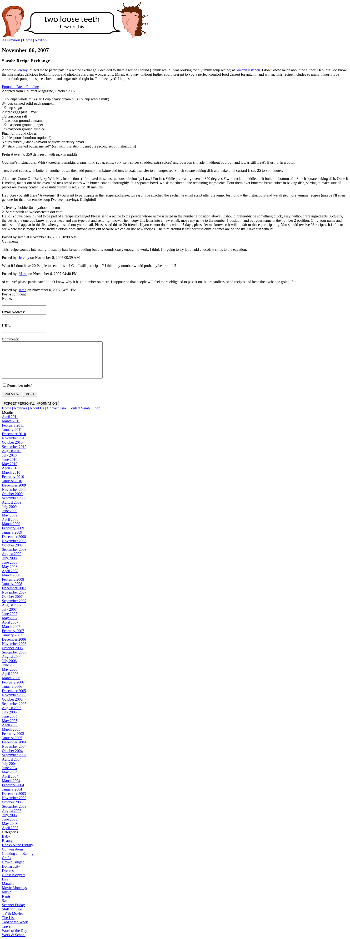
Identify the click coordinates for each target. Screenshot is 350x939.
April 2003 (10, 828)
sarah (22, 290)
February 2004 (13, 785)
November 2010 (14, 438)
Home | (7, 408)
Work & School (13, 935)
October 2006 (12, 648)
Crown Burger (13, 862)
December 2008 (14, 537)
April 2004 (10, 776)
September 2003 (14, 806)
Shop (96, 408)
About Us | (38, 408)
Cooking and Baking (17, 853)
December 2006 (14, 639)
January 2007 (12, 635)
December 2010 (14, 434)
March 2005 (11, 729)
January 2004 (12, 789)
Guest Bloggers (13, 875)
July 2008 (9, 558)
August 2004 (11, 759)
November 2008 (14, 541)
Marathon (9, 883)
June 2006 (9, 665)
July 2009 (9, 507)
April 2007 (10, 622)
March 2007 (11, 626)
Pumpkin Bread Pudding (20, 87)
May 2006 (9, 669)
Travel (6, 926)
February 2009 (13, 528)
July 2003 (9, 815)
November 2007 (14, 592)
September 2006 (14, 652)
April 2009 (10, 519)
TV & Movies (12, 913)
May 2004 (9, 772)
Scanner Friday (13, 905)
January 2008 (12, 584)
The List (8, 918)
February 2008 (13, 579)
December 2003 (14, 794)
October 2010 (12, 442)
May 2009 (9, 515)
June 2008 (9, 562)
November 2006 (14, 644)
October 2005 (12, 699)
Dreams (8, 871)
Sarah (6, 901)
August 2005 (11, 708)
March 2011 (11, 421)
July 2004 (9, 764)
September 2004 (14, 755)
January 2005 (12, 738)
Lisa (5, 879)
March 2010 (11, 472)
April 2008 (10, 571)
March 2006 (11, 678)
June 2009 (9, 511)
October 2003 (12, 802)
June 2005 (9, 716)
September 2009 (14, 498)
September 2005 (14, 704)
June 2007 (9, 614)
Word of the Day (14, 931)
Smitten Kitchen (248, 70)
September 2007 (14, 601)
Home (27, 40)
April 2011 (10, 417)
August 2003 (11, 811)
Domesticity (11, 866)
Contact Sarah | (80, 408)
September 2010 (14, 447)
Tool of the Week (15, 922)
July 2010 (9, 455)
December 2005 (14, 691)
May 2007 (9, 618)
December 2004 (14, 742)
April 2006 (10, 674)
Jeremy (22, 70)
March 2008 (11, 575)
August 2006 (11, 656)
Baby (6, 836)
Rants (6, 896)
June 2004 (9, 768)
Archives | (21, 408)
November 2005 (14, 695)
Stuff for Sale (12, 909)
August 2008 (11, 554)
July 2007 (9, 609)
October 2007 (12, 597)
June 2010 (9, 459)
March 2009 (11, 524)
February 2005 (13, 734)
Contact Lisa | (57, 408)
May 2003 (9, 823)
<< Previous (11, 40)
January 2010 (12, 481)
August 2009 (11, 502)
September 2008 (14, 549)
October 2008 (12, 545)
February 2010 (13, 477)
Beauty (7, 841)
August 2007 (11, 605)
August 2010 (11, 451)
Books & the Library (17, 845)
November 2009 (14, 489)
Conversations (12, 849)
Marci (23, 274)
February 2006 (13, 682)
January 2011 (12, 430)
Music (6, 892)
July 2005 (9, 712)
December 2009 (14, 485)
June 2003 (9, 819)
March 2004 (11, 781)
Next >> (41, 40)
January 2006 (12, 686)
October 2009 (12, 494)
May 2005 (9, 721)
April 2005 (10, 725)
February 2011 (13, 425)
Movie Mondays (14, 888)
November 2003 (14, 798)
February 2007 (13, 631)
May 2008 (9, 567)
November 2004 (14, 746)
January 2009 (12, 532)
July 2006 (9, 661)
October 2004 (12, 751)
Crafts (6, 858)
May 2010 (9, 464)
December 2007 (14, 588)
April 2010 (10, 468)
